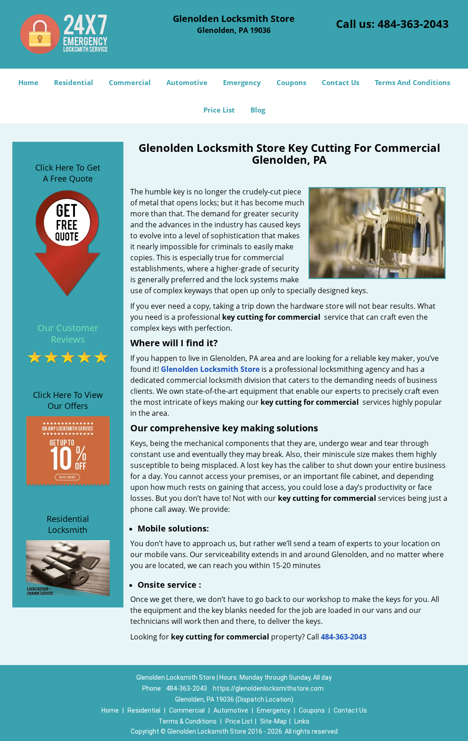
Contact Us (340, 82)
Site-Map (273, 721)
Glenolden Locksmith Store (210, 369)
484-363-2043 (413, 23)
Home (28, 82)
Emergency (242, 82)
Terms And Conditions (412, 82)
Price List (219, 109)
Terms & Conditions (188, 721)
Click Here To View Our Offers (68, 400)
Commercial (130, 82)
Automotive (186, 82)
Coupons (291, 82)
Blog (257, 109)
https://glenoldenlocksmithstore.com (268, 688)
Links (301, 721)
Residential (73, 82)
